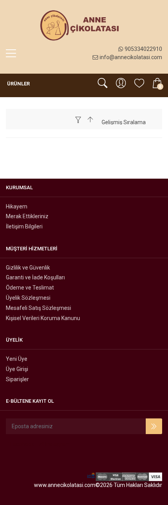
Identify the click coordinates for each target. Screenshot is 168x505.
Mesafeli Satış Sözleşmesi (38, 308)
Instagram (57, 444)
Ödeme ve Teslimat (30, 287)
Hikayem (16, 206)
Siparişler (17, 379)
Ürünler (18, 84)
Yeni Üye (16, 359)
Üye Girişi (17, 369)
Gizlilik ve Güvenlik (28, 267)
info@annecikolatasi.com (131, 57)
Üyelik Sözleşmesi (28, 298)
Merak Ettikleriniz (27, 216)
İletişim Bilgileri (24, 226)
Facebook (21, 444)
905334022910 (143, 49)
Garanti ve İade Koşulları (35, 277)
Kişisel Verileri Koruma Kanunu (43, 318)
